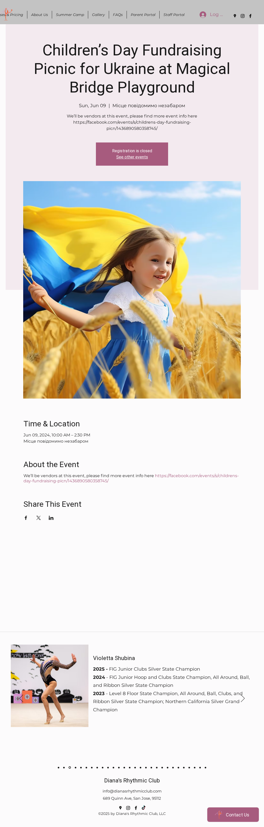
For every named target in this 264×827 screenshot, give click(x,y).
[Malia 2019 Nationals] (92, 767)
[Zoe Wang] (205, 767)
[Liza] (119, 767)
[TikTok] (143, 808)
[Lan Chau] (102, 767)
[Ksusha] (140, 767)
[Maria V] (108, 767)
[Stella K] (167, 767)
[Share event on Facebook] (25, 518)
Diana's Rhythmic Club (132, 780)
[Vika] (135, 767)
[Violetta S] (70, 767)
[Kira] (146, 767)
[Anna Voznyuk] (189, 767)
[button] (39, 15)
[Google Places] (234, 16)
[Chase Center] (194, 767)
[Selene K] (162, 767)
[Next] (243, 699)
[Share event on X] (38, 518)
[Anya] (58, 767)
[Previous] (21, 699)
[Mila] (151, 767)
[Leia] (124, 767)
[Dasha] (113, 767)
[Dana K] (157, 767)
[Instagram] (242, 16)
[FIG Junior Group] (81, 767)
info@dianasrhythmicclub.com (132, 791)
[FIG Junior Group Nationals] (97, 767)
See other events (132, 157)
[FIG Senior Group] (86, 767)
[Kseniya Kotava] (173, 767)
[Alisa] (129, 767)
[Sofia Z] (64, 767)
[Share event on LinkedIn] (51, 518)
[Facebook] (250, 16)
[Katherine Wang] (184, 767)
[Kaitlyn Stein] (200, 767)
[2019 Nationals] (75, 767)
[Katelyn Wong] (178, 767)
